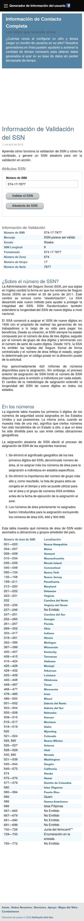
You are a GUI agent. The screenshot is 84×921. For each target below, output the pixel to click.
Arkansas (50, 670)
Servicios (40, 907)
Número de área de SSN (19, 539)
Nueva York (51, 572)
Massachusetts (54, 558)
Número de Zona (15, 257)
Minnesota (51, 689)
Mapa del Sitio (67, 907)
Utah (47, 750)
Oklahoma (50, 680)
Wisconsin (51, 647)
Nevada (49, 754)
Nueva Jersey (53, 577)
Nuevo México (53, 740)
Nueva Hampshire (55, 544)
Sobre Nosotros (21, 907)
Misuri (48, 698)
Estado (8, 242)
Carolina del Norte (56, 600)
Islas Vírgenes (53, 787)
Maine (48, 549)
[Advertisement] (42, 94)
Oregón (49, 764)
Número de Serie (15, 267)
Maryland (50, 586)
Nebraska (50, 712)
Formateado (12, 252)
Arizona (49, 745)
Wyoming (50, 731)
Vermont (49, 553)
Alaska (48, 773)
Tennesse (50, 656)
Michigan (50, 642)
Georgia (49, 619)
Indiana (49, 633)
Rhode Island (53, 563)
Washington (52, 759)
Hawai (48, 778)
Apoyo (52, 907)
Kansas (49, 717)
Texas (48, 684)
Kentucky (50, 651)
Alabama (49, 661)
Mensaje (9, 237)
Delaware (50, 591)
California (50, 768)
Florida (48, 623)
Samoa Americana (56, 801)
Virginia (49, 595)
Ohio (47, 628)
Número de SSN (16, 178)
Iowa (47, 694)
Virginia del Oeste (56, 605)
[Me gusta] (68, 5)
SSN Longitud (13, 247)
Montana (50, 722)
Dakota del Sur (53, 708)
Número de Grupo (16, 262)
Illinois (48, 637)
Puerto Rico (52, 792)
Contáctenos (10, 911)
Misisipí (49, 666)
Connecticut (52, 567)
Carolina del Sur (54, 614)
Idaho (48, 726)
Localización (52, 539)
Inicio (5, 907)
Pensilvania (51, 581)
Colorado (50, 736)
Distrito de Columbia (57, 782)
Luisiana (49, 675)
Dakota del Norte (55, 703)
